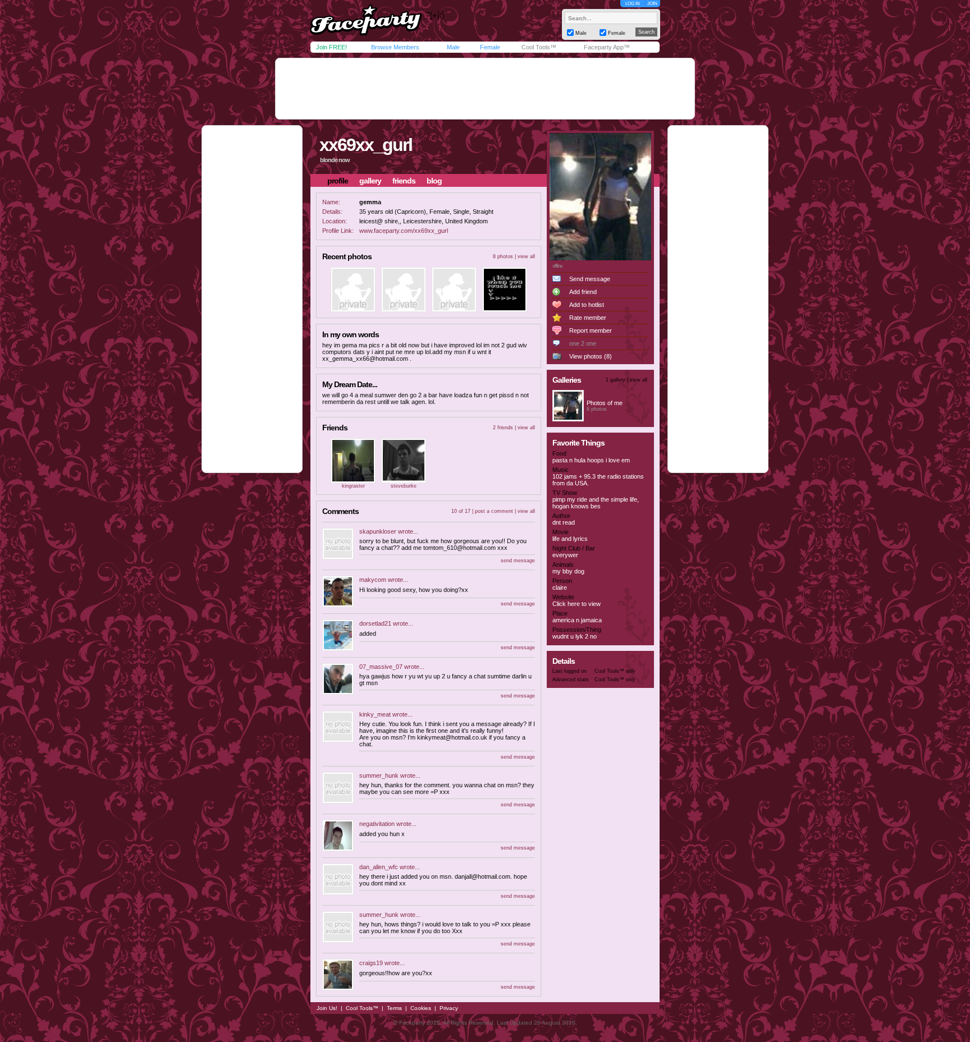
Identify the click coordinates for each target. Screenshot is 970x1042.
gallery (370, 180)
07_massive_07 (380, 666)
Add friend (583, 291)
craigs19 (371, 963)
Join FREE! (331, 47)
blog (434, 180)
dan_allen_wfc (378, 867)
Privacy (449, 1008)
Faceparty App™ (607, 47)
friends (403, 180)
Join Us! (327, 1008)
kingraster (353, 486)
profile (337, 180)
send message (518, 560)
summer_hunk (379, 775)
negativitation (377, 823)
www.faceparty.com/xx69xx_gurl (403, 230)
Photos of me (605, 403)
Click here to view (576, 603)
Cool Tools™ (538, 47)
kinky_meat (375, 714)
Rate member (587, 317)
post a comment (494, 511)
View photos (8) (590, 356)
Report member (590, 330)
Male (453, 47)
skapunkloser (377, 531)
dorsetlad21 (375, 623)
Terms (394, 1008)
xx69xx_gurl (365, 145)
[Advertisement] (485, 88)
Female (490, 47)
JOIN (652, 3)
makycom (372, 579)
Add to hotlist (586, 304)
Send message (589, 279)
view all (526, 256)
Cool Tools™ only (614, 671)
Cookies (420, 1008)
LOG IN (632, 3)
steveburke (404, 486)
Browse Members (395, 47)
